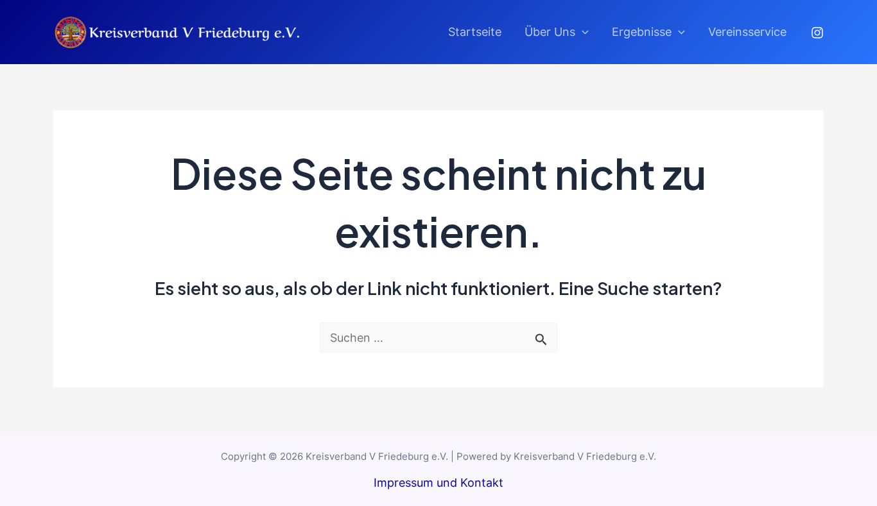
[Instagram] (817, 32)
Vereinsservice (747, 31)
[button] (582, 32)
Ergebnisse (642, 31)
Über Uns (550, 31)
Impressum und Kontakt (438, 482)
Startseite (474, 31)
